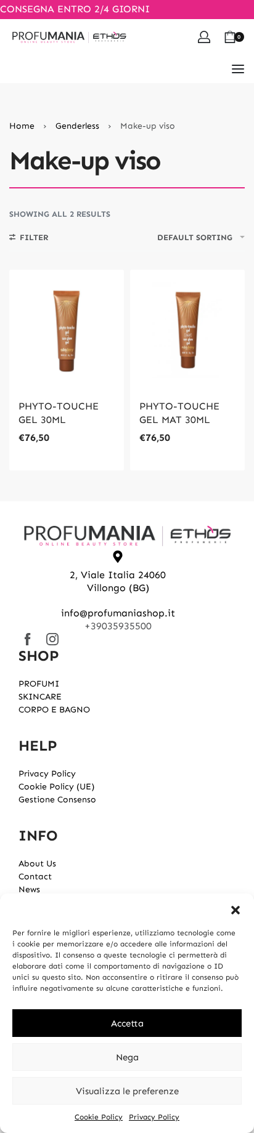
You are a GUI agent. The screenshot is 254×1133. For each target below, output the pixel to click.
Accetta (127, 1023)
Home (22, 126)
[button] (235, 909)
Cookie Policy (99, 1117)
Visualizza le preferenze (127, 1091)
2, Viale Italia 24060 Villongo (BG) (118, 581)
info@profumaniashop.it (118, 613)
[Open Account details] (204, 37)
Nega (127, 1057)
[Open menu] (238, 69)
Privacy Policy (154, 1117)
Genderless (77, 126)
